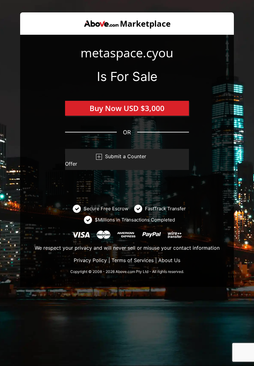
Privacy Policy (90, 260)
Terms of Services (133, 260)
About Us (169, 260)
